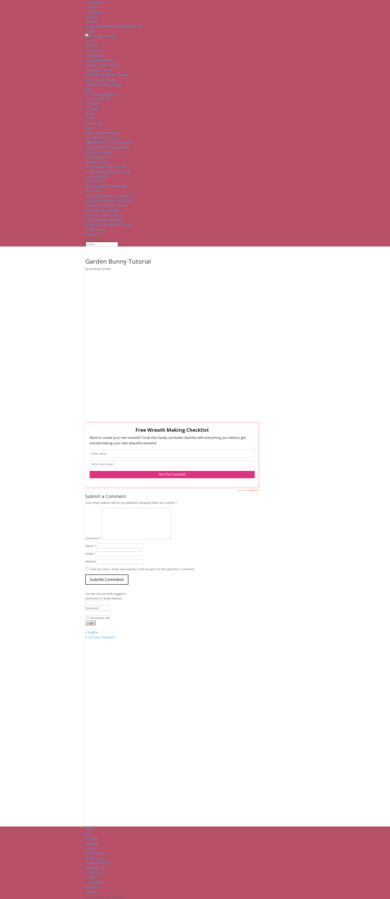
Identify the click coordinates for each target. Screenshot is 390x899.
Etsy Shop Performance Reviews (106, 205)
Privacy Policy (94, 858)
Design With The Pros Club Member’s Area (113, 26)
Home (89, 41)
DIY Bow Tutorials (97, 99)
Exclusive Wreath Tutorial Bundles (107, 147)
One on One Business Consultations (109, 196)
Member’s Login (95, 868)
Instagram (92, 843)
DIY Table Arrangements (101, 94)
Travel (89, 118)
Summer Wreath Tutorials (102, 65)
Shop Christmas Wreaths (101, 138)
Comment (93, 538)
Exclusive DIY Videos (98, 152)
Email (90, 554)
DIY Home (92, 109)
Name (90, 546)
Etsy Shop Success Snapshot (104, 215)
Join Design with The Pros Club (105, 167)
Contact (90, 848)
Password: (92, 608)
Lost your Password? (101, 637)
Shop (88, 128)
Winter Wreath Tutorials (101, 80)
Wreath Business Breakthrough (105, 186)
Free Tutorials (94, 55)
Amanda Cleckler (100, 269)
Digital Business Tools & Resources (108, 142)
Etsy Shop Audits (96, 176)
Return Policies (95, 853)
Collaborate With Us (98, 863)
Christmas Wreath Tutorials (103, 85)
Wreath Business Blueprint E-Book (108, 171)
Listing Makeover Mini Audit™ (104, 220)
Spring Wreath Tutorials (100, 60)
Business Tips (94, 123)
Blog (88, 89)
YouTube (91, 839)
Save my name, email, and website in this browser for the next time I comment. (142, 569)
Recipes (90, 113)
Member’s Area (95, 229)
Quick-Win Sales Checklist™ (103, 210)
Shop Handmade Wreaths (102, 133)
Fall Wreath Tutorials (99, 70)
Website (90, 561)
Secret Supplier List (97, 157)
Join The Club (94, 234)
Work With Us (94, 191)
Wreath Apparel (95, 181)
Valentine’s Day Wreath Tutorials (106, 75)
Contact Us (92, 51)
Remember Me (100, 618)
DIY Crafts (92, 104)
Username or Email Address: (103, 598)
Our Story (91, 46)
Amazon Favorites (97, 162)
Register (93, 632)
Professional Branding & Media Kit (108, 200)
